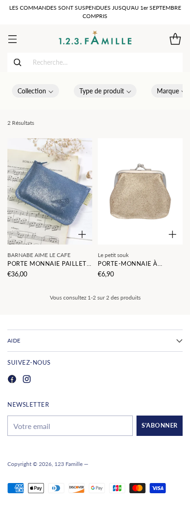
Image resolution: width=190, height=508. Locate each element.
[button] (35, 90)
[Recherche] (17, 62)
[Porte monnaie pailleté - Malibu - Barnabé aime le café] (49, 191)
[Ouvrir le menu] (12, 38)
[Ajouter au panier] (82, 234)
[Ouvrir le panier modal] (175, 38)
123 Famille (68, 463)
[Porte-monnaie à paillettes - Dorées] (140, 191)
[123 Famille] (95, 38)
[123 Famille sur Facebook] (12, 380)
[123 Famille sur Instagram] (26, 380)
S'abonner (160, 425)
